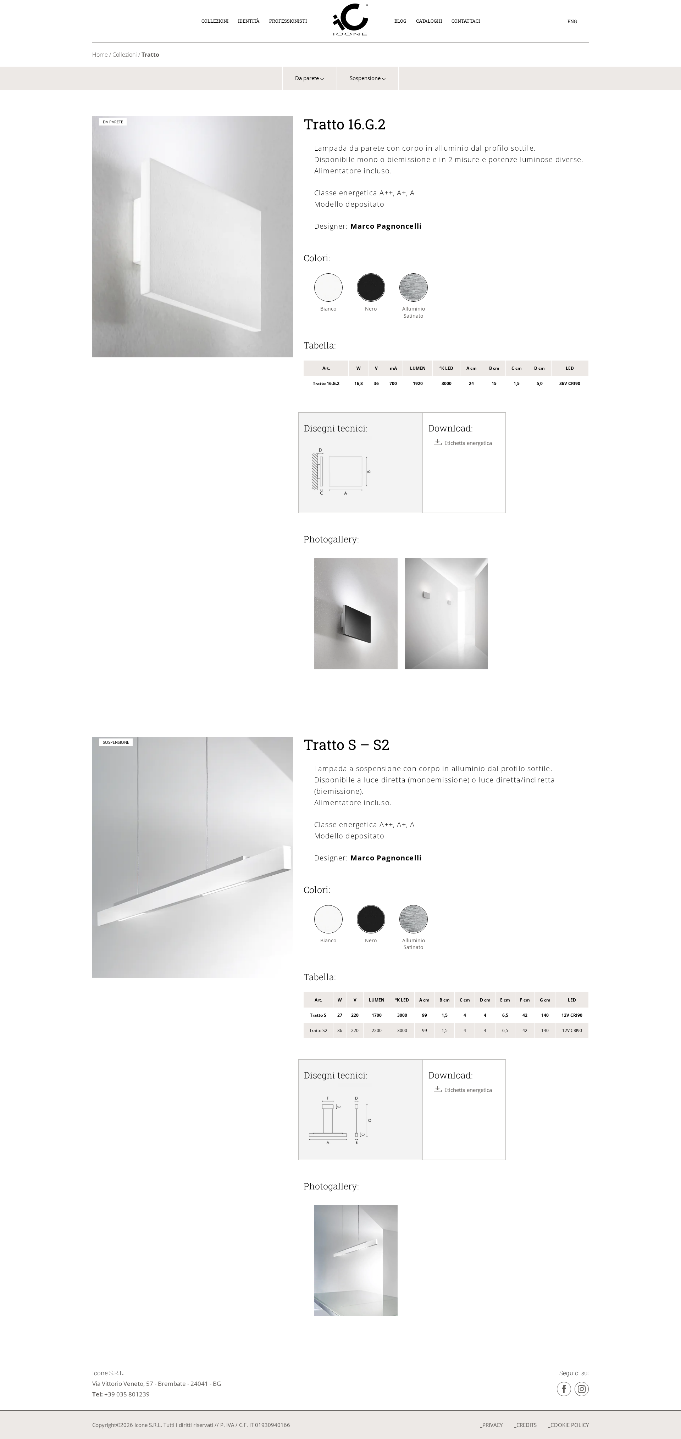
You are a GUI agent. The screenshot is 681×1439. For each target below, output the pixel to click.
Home (100, 54)
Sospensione (366, 78)
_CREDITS (525, 1424)
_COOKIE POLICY (568, 1424)
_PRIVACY (491, 1424)
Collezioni (124, 54)
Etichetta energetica (467, 442)
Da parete (307, 78)
